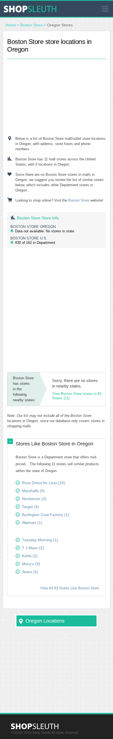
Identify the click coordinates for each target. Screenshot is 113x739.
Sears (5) (30, 572)
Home (10, 25)
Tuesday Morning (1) (40, 540)
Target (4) (30, 506)
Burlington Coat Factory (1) (45, 514)
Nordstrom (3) (34, 499)
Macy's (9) (31, 564)
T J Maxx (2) (33, 548)
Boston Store (31, 25)
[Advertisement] (56, 93)
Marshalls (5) (33, 491)
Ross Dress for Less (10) (43, 483)
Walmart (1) (32, 522)
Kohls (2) (30, 556)
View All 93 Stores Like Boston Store (69, 588)
